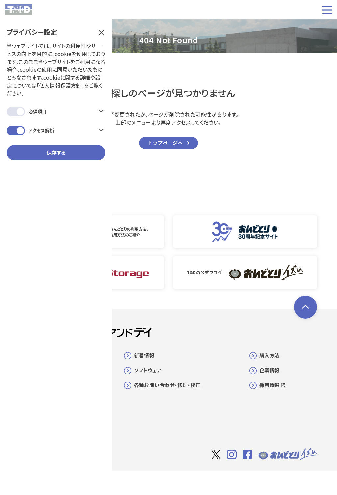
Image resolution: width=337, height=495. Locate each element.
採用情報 (269, 384)
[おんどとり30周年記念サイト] (245, 231)
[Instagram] (232, 455)
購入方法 (269, 355)
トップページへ (166, 142)
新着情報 (144, 355)
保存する (56, 152)
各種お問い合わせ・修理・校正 (167, 384)
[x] (216, 454)
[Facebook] (247, 454)
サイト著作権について (218, 481)
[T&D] (18, 9)
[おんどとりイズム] (287, 454)
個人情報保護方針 (60, 85)
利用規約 (256, 480)
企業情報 (269, 370)
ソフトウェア (148, 370)
